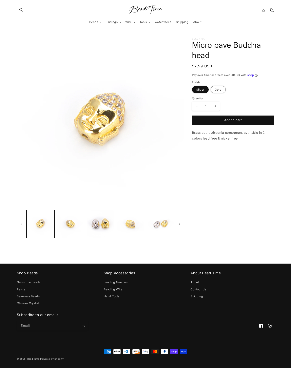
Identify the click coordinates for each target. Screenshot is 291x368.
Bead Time (33, 358)
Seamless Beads (28, 296)
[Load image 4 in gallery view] (130, 224)
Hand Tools (111, 296)
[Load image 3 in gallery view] (100, 224)
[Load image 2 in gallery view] (70, 224)
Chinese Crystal (28, 303)
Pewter (22, 289)
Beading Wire (113, 289)
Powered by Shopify (52, 358)
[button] (21, 10)
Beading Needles (116, 282)
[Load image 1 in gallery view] (40, 224)
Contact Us (198, 289)
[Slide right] (179, 224)
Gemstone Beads (28, 282)
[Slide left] (21, 224)
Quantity (197, 98)
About (194, 282)
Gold (218, 89)
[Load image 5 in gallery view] (160, 224)
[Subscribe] (83, 325)
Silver (200, 89)
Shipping (196, 296)
